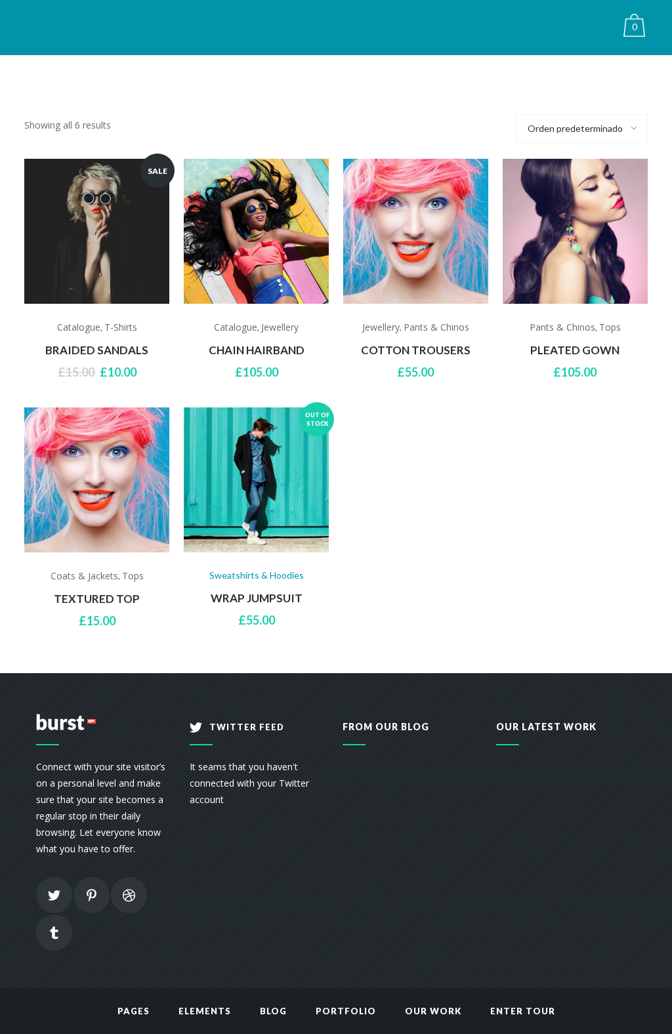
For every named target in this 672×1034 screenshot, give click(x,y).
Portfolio (346, 1011)
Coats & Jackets (84, 575)
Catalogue (78, 327)
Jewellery (280, 327)
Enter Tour (522, 1011)
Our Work (433, 1011)
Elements (204, 1011)
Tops (610, 327)
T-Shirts (120, 327)
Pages (133, 1011)
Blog (273, 1011)
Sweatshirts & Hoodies (256, 575)
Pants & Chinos (436, 327)
